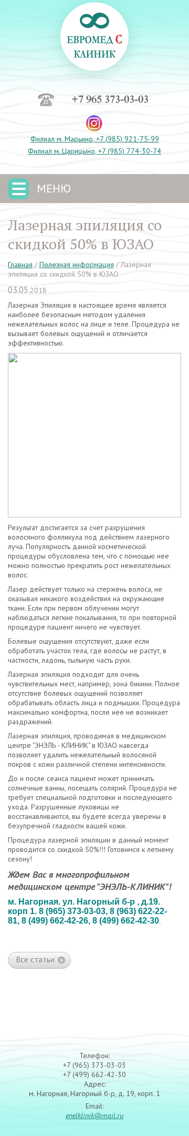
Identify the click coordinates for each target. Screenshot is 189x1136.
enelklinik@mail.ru (94, 1115)
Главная (20, 264)
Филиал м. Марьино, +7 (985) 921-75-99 (94, 139)
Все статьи (35, 960)
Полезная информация (76, 264)
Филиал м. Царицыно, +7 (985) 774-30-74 (94, 151)
